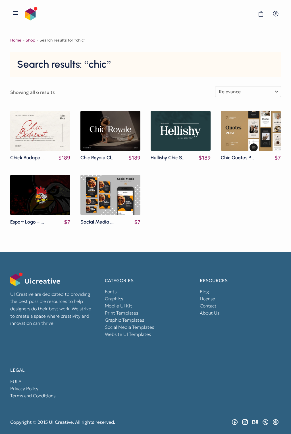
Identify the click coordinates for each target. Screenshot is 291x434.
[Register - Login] (276, 14)
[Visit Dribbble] (265, 422)
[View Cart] (261, 14)
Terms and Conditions (32, 395)
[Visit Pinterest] (276, 422)
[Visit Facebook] (235, 422)
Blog (204, 291)
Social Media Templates (129, 327)
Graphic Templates (124, 320)
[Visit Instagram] (245, 422)
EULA (16, 381)
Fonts (111, 291)
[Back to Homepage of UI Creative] (138, 13)
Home (15, 40)
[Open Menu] (15, 14)
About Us (209, 313)
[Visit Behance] (255, 422)
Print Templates (121, 313)
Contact (208, 306)
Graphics (114, 298)
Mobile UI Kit (118, 306)
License (207, 298)
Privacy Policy (24, 388)
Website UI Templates (128, 334)
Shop (30, 40)
